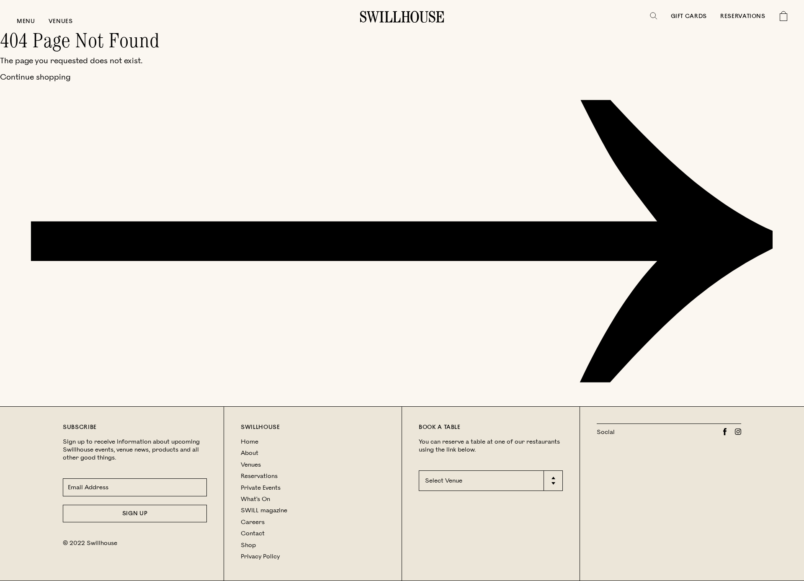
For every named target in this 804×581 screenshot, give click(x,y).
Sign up (135, 513)
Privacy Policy (260, 556)
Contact (253, 533)
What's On (255, 499)
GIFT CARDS (689, 16)
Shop (248, 545)
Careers (253, 522)
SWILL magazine (264, 510)
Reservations (259, 476)
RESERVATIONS (742, 16)
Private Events (261, 487)
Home (249, 441)
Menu (26, 21)
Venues (61, 21)
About (249, 453)
